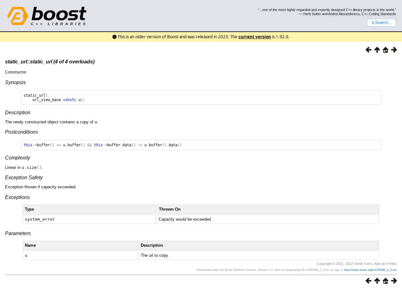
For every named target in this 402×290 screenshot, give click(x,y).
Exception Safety (24, 177)
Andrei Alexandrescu (344, 14)
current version (254, 37)
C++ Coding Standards (378, 14)
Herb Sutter (312, 14)
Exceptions (17, 197)
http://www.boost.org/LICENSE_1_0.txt (370, 269)
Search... (383, 22)
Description (17, 112)
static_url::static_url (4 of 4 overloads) (50, 61)
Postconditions (21, 132)
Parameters (18, 233)
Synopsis (15, 82)
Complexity (17, 157)
